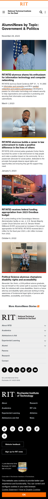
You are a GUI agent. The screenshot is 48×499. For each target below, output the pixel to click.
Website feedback (12, 444)
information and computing (14, 86)
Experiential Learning (11, 413)
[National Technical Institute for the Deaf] (19, 317)
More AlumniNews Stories (23, 306)
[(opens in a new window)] (4, 370)
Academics (6, 408)
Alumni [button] (5, 345)
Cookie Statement (10, 489)
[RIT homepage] (20, 394)
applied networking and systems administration (20, 87)
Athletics (33, 413)
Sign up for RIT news (14, 451)
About (4, 403)
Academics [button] (6, 330)
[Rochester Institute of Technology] (24, 4)
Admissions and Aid (10, 418)
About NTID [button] (7, 325)
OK (24, 494)
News (32, 418)
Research (6, 355)
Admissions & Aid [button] (9, 335)
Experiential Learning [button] (11, 340)
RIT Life (33, 408)
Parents (5, 350)
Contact (5, 360)
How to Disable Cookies (29, 489)
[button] (3, 12)
